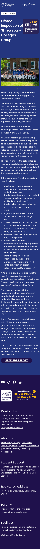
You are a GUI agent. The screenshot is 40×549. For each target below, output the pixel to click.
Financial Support (9, 466)
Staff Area (6, 535)
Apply (25, 4)
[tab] (17, 88)
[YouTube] (3, 382)
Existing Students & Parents (14, 512)
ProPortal (26, 509)
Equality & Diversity (11, 448)
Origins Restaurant (27, 527)
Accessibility (7, 452)
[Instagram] (20, 382)
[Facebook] (14, 382)
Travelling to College (29, 466)
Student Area (18, 535)
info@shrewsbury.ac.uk (12, 427)
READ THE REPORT (16, 360)
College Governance (29, 445)
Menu (33, 4)
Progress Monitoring (10, 509)
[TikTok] (8, 382)
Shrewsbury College (10, 442)
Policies (25, 448)
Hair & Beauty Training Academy (16, 530)
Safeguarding (8, 470)
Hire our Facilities (9, 527)
